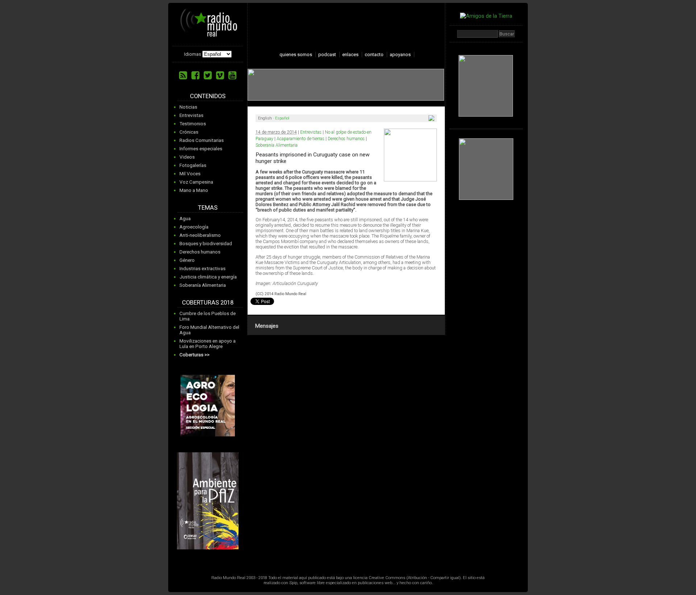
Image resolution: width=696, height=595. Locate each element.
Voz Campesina (196, 182)
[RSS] (183, 75)
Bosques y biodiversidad (205, 243)
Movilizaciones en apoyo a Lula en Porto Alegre (207, 343)
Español (282, 118)
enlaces (350, 54)
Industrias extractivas (202, 268)
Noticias (188, 107)
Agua (185, 218)
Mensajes (266, 326)
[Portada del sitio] (209, 34)
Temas (208, 207)
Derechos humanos (199, 252)
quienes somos (295, 54)
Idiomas (192, 54)
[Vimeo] (220, 75)
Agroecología (193, 227)
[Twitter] (208, 75)
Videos (187, 157)
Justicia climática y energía (208, 277)
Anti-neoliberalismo (200, 235)
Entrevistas (191, 115)
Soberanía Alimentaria (202, 285)
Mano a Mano (193, 190)
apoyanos (400, 54)
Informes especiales (200, 148)
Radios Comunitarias (201, 140)
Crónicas (188, 132)
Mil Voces (189, 173)
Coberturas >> (194, 354)
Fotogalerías (192, 165)
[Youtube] (232, 75)
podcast (327, 54)
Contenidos (207, 96)
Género (187, 260)
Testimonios (192, 123)
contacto (374, 54)
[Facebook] (195, 75)
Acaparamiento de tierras (300, 138)
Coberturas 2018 (207, 302)
